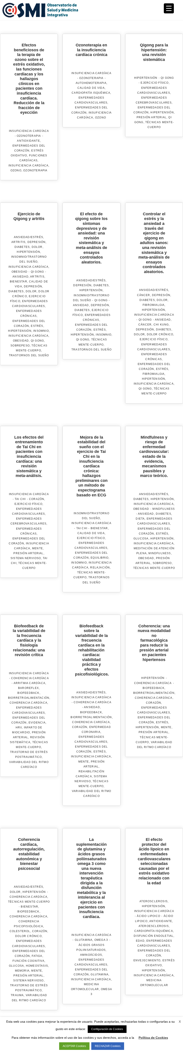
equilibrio (99, 557)
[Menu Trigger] (169, 8)
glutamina (99, 974)
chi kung (161, 324)
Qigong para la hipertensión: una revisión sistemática (154, 52)
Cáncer (143, 295)
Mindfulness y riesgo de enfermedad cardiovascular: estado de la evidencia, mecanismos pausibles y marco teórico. (154, 456)
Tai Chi (20, 499)
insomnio (41, 330)
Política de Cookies (153, 1037)
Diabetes (22, 247)
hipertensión (162, 112)
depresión (33, 286)
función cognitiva (28, 960)
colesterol (20, 931)
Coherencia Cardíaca (30, 678)
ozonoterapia (35, 170)
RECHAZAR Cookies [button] (108, 1046)
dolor (31, 291)
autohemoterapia (91, 83)
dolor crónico (160, 334)
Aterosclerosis (153, 901)
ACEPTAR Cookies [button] (74, 1046)
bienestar (18, 281)
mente (37, 548)
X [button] (180, 1021)
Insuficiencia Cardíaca (29, 131)
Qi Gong (167, 77)
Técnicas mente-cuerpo (29, 901)
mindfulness (159, 553)
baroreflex (28, 688)
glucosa (140, 538)
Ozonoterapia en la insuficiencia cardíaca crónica (91, 50)
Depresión (36, 242)
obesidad (21, 340)
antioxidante (28, 140)
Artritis (18, 242)
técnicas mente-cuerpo (154, 568)
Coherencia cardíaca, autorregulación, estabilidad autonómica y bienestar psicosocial (29, 854)
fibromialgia (153, 373)
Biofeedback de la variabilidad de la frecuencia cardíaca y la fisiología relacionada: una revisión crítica (29, 640)
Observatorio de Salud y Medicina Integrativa (47, 10)
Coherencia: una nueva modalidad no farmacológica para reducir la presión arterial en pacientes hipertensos (154, 643)
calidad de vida (91, 87)
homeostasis (37, 965)
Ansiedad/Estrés (28, 237)
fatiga (37, 956)
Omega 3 (101, 939)
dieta (140, 518)
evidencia (37, 722)
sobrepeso (20, 345)
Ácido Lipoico (148, 916)
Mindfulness (163, 508)
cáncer (145, 324)
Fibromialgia (153, 305)
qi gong (37, 340)
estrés (37, 326)
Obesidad (20, 271)
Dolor (37, 247)
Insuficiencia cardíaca (28, 165)
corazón (36, 499)
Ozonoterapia (29, 135)
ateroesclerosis (154, 926)
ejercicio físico (154, 82)
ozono (15, 170)
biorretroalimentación (28, 697)
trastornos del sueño (29, 355)
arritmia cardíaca (29, 683)
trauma (17, 995)
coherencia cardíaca (28, 702)
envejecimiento (147, 960)
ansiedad (20, 276)
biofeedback (28, 692)
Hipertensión (145, 77)
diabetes (16, 291)
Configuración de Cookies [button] (107, 1029)
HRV (19, 727)
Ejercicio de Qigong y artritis (28, 216)
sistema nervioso (25, 558)
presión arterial (151, 117)
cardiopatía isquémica (91, 92)
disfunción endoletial (153, 935)
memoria (22, 970)
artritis (37, 276)
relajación (100, 567)
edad (140, 940)
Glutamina (84, 939)
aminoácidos (91, 954)
